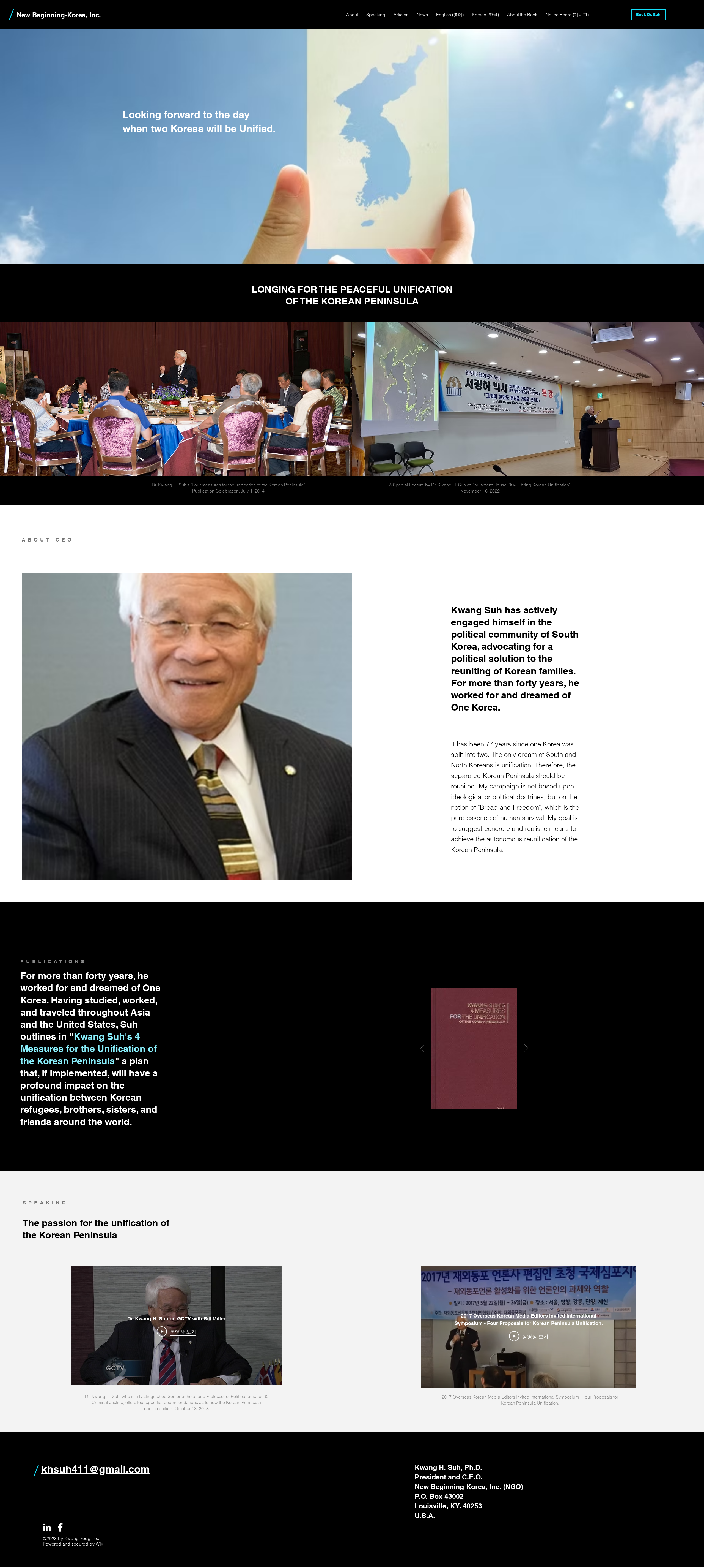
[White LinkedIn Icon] (47, 1527)
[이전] (422, 1048)
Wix (99, 1544)
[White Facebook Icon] (60, 1527)
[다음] (526, 1048)
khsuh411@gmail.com (95, 1469)
